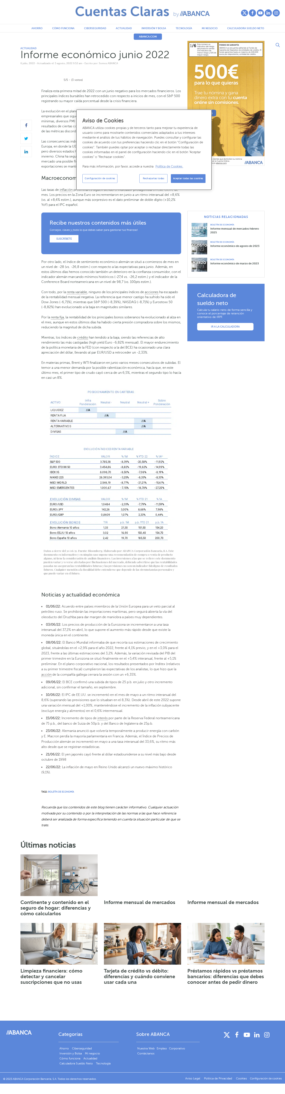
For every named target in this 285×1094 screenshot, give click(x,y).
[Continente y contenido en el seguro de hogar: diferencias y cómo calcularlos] (59, 875)
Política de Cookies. (169, 166)
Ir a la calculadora (225, 326)
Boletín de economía (61, 791)
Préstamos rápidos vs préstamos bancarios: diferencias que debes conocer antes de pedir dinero (225, 976)
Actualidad (124, 28)
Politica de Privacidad (218, 1078)
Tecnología (184, 28)
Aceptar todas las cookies (188, 178)
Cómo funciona (63, 28)
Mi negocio (210, 28)
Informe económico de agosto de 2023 (234, 246)
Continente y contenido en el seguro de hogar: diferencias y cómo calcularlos (55, 907)
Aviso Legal (193, 1078)
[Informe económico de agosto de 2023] (201, 247)
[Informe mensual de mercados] (142, 875)
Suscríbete (64, 238)
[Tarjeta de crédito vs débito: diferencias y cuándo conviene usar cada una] (142, 944)
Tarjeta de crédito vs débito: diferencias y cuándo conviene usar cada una (139, 976)
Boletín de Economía (222, 225)
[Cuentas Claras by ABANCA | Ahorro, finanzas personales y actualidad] (143, 11)
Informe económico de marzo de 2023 (234, 263)
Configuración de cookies (100, 178)
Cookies (241, 1078)
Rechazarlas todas (153, 178)
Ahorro (37, 28)
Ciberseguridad (95, 28)
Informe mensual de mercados (139, 902)
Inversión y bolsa (153, 28)
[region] (144, 149)
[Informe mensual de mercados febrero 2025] (201, 229)
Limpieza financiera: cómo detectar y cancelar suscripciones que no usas (51, 976)
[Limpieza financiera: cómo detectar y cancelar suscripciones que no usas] (59, 944)
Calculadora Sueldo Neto (245, 28)
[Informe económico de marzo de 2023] (201, 264)
